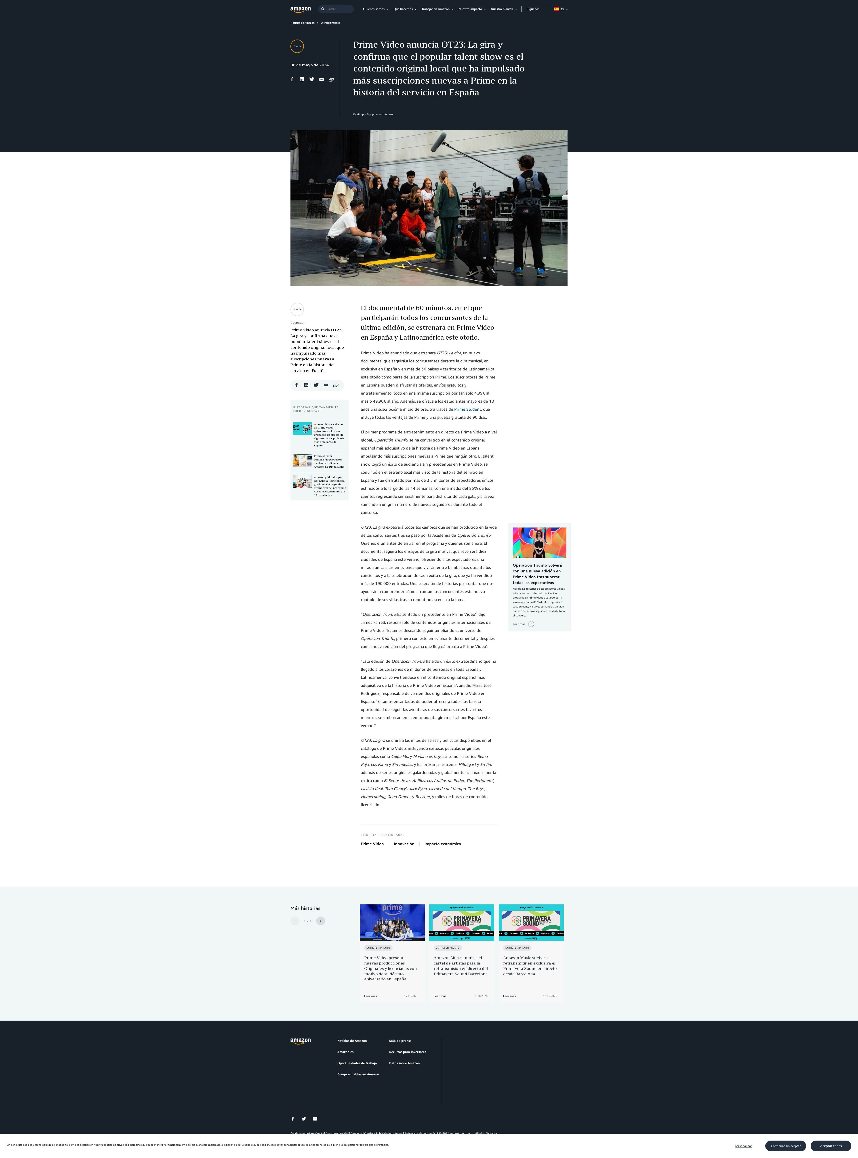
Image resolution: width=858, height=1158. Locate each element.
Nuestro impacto (470, 9)
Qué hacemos (403, 9)
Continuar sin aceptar (786, 1146)
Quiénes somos (374, 9)
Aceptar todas (831, 1146)
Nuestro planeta (502, 9)
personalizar (743, 1146)
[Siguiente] (320, 920)
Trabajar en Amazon (436, 9)
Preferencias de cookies (418, 1133)
